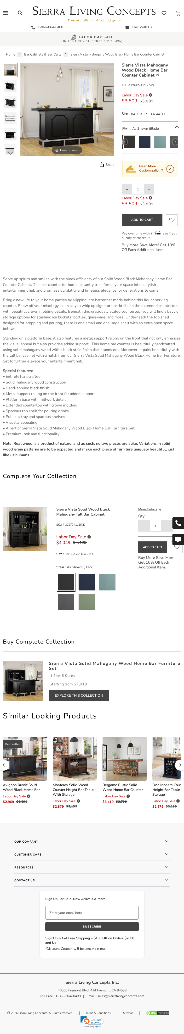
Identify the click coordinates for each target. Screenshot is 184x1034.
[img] (101, 164)
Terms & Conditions (98, 1013)
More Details (147, 509)
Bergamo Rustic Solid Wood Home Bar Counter (123, 787)
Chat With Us (141, 27)
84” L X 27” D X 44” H (148, 114)
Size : (125, 114)
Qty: (141, 516)
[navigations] (5, 13)
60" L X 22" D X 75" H (80, 554)
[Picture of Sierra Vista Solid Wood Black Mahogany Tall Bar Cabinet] (25, 528)
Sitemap (128, 1013)
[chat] (178, 539)
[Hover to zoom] (67, 109)
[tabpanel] (92, 367)
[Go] (170, 169)
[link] (92, 1022)
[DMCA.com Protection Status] (158, 1013)
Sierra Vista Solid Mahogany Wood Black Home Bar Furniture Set (79, 428)
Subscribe (92, 926)
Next (10, 153)
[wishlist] (163, 13)
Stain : (126, 128)
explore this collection (79, 695)
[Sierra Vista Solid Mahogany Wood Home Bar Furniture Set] (23, 680)
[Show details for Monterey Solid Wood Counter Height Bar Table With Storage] (75, 759)
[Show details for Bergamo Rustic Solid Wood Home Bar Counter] (125, 759)
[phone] (178, 523)
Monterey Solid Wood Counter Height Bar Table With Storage (73, 790)
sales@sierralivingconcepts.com (120, 996)
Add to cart (142, 220)
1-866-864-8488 (50, 27)
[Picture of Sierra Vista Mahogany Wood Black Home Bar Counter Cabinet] (10, 70)
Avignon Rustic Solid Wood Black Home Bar (21, 787)
